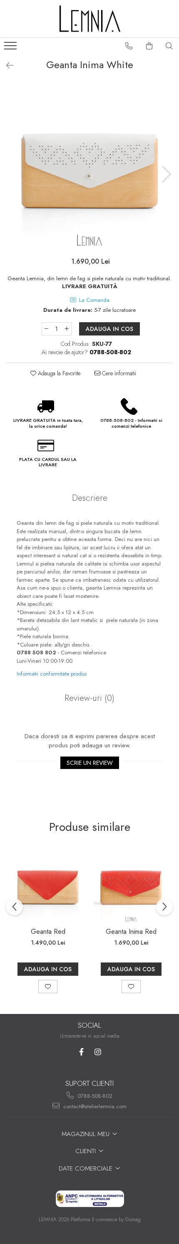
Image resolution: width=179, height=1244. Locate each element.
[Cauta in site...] (169, 46)
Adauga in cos (109, 329)
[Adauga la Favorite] (47, 986)
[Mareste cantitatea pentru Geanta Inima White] (67, 328)
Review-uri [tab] (89, 698)
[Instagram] (97, 1052)
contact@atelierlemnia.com (94, 1106)
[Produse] (11, 48)
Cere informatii (118, 373)
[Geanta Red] (47, 885)
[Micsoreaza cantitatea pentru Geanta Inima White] (46, 328)
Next (166, 174)
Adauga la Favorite (58, 373)
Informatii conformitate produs (52, 674)
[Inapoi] (6, 66)
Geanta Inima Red (131, 931)
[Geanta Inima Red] (131, 885)
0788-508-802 (94, 1096)
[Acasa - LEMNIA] (89, 18)
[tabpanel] (89, 166)
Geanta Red (48, 931)
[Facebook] (81, 1052)
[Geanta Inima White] (89, 166)
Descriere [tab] (89, 498)
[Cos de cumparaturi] (149, 46)
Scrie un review (90, 763)
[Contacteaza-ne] (129, 46)
